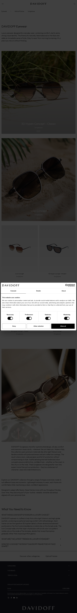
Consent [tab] (13, 291)
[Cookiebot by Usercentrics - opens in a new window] (66, 285)
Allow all (63, 326)
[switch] (29, 318)
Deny (14, 326)
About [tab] (64, 291)
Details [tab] (38, 291)
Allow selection (39, 326)
